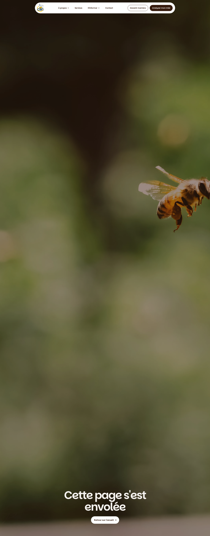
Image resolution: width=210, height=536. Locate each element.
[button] (64, 8)
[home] (40, 8)
